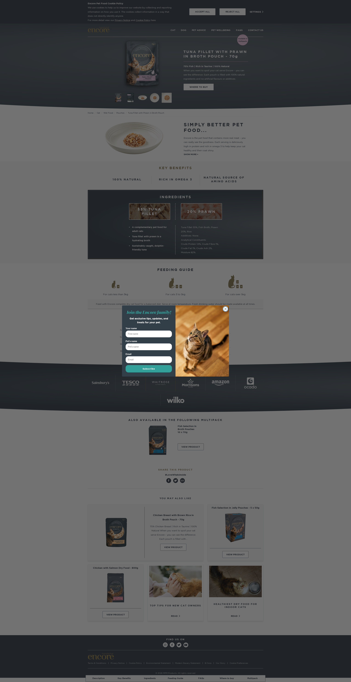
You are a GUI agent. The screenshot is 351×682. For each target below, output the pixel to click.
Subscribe (149, 369)
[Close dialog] (225, 309)
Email (128, 354)
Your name (131, 328)
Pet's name (131, 341)
